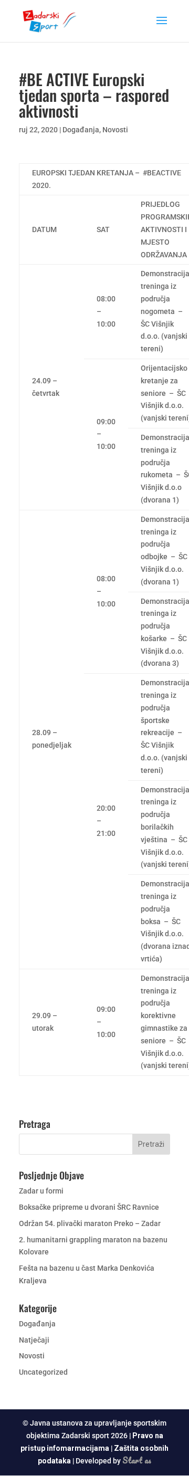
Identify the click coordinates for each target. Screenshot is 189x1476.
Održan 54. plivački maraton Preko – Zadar (90, 1223)
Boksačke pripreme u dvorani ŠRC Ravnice (89, 1207)
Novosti (115, 129)
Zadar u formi (41, 1191)
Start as (136, 1460)
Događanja (80, 129)
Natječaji (34, 1340)
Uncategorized (43, 1372)
